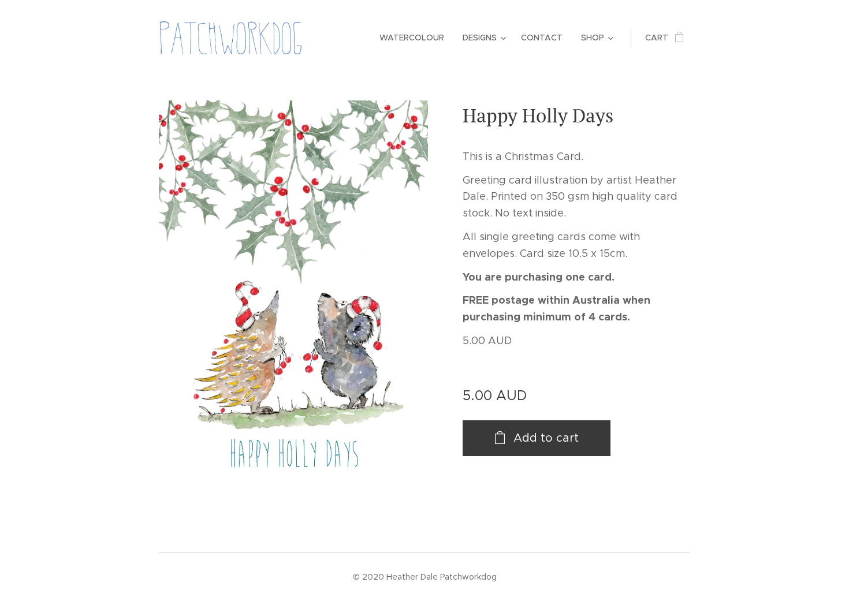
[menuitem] (415, 37)
